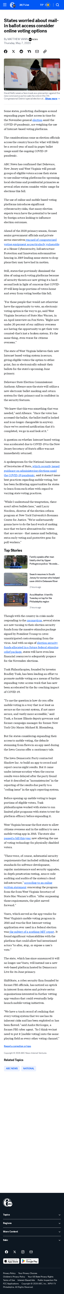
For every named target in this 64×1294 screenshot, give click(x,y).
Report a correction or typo (17, 1046)
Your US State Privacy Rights (40, 1277)
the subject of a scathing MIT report (31, 931)
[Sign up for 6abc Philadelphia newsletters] (31, 1252)
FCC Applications (11, 1284)
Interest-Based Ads (26, 1280)
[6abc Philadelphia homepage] (13, 5)
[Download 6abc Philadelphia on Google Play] (30, 1261)
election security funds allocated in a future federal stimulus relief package (31, 647)
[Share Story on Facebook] (6, 51)
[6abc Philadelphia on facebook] (6, 1252)
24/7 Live (24, 5)
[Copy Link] (45, 51)
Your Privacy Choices (27, 1273)
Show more (51, 99)
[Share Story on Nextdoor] (29, 51)
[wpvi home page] (7, 1202)
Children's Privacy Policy (14, 1277)
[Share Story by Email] (37, 51)
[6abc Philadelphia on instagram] (22, 1252)
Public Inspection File (47, 1280)
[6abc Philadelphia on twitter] (14, 1252)
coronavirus (34, 620)
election (37, 120)
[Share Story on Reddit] (21, 51)
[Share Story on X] (13, 51)
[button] (4, 4)
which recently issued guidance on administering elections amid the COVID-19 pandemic (32, 470)
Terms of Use (9, 1280)
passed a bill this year (17, 838)
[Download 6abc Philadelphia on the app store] (11, 1261)
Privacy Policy (9, 1273)
